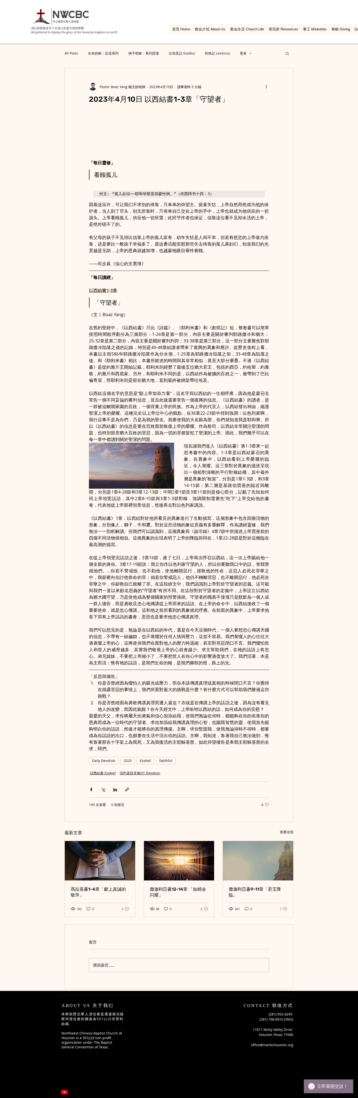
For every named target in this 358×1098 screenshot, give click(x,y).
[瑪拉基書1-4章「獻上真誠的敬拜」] (100, 860)
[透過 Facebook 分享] (91, 789)
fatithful (165, 760)
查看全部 (286, 832)
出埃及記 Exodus (182, 53)
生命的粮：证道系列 (103, 53)
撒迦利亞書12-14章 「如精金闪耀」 (178, 892)
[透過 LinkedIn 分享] (115, 789)
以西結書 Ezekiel (103, 773)
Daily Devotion (103, 760)
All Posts (71, 53)
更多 (243, 53)
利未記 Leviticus (217, 53)
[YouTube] (64, 1092)
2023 (128, 760)
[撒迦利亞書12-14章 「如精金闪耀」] (179, 860)
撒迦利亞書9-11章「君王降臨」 (255, 892)
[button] (287, 53)
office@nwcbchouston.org (272, 1045)
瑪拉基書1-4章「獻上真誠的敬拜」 (98, 892)
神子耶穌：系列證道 (143, 53)
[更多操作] (266, 87)
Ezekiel (145, 760)
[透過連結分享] (127, 789)
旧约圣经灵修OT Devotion (140, 773)
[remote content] (179, 134)
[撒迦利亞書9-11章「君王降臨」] (258, 860)
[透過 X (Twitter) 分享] (103, 789)
